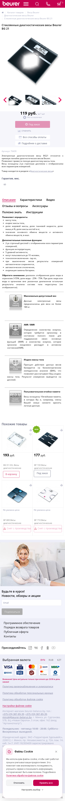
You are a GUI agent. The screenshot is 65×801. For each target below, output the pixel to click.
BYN (42, 659)
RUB (51, 659)
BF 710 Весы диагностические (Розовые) (43, 523)
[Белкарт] (55, 672)
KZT (59, 659)
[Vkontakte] (36, 648)
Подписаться (12, 611)
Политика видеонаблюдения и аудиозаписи (27, 686)
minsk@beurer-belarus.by (17, 717)
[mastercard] (43, 672)
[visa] (8, 666)
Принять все (46, 783)
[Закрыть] (56, 751)
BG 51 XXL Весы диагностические (12, 466)
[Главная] (3, 12)
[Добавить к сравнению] (31, 430)
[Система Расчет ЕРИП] (43, 666)
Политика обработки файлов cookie (22, 699)
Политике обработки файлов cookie (24, 775)
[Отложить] (30, 434)
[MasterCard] (31, 666)
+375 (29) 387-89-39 (13, 714)
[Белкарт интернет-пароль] (8, 672)
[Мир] (55, 666)
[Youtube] (53, 648)
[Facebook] (41, 648)
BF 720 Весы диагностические (43, 466)
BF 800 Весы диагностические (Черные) (12, 523)
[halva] (31, 672)
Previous (5, 99)
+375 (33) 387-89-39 (36, 714)
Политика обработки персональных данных (27, 693)
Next (60, 99)
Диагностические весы (41, 171)
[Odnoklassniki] (47, 648)
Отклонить (19, 783)
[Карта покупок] (19, 672)
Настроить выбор (31, 789)
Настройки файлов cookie (17, 705)
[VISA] (19, 666)
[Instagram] (30, 648)
